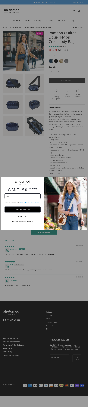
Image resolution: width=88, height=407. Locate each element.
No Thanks (22, 216)
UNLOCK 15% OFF (23, 209)
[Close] (84, 179)
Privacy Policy (35, 202)
